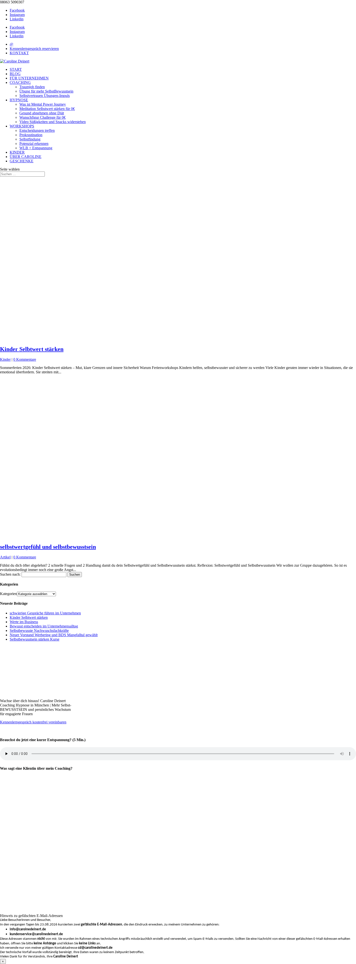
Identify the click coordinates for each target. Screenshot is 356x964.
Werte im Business (24, 622)
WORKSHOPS (22, 126)
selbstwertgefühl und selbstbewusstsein (48, 547)
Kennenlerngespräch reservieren (34, 49)
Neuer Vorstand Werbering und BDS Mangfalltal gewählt (54, 635)
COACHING (20, 82)
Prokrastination (30, 135)
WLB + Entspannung (35, 148)
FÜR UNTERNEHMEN (29, 78)
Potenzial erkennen (33, 143)
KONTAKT (19, 53)
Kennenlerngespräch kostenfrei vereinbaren (33, 722)
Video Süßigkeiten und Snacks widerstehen (52, 122)
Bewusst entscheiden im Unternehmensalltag (44, 626)
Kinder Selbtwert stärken (31, 349)
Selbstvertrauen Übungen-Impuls (44, 96)
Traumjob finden (32, 87)
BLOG (15, 74)
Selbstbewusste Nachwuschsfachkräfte (39, 630)
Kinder (5, 359)
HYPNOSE (19, 100)
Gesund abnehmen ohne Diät (41, 113)
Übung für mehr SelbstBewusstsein (46, 91)
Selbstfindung (29, 139)
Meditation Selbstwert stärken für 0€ (47, 109)
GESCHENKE (21, 161)
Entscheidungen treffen (37, 130)
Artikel (5, 557)
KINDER (17, 152)
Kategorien (8, 594)
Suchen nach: (10, 574)
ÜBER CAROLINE (25, 157)
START (16, 69)
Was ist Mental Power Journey (42, 104)
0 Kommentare (24, 359)
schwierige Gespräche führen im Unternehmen (45, 613)
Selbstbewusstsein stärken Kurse (34, 639)
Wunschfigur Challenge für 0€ (42, 117)
